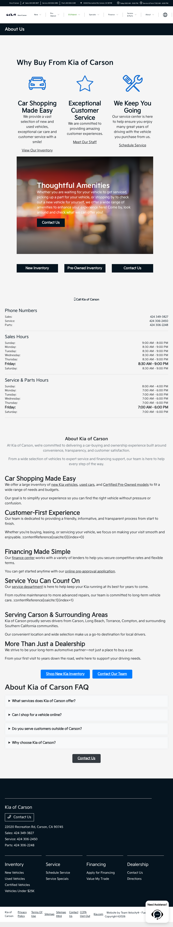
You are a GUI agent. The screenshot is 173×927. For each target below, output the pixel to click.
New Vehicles (14, 872)
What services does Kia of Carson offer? (44, 701)
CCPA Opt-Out (85, 914)
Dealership (138, 864)
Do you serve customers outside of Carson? (47, 729)
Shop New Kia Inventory (65, 674)
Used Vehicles (15, 879)
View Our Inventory (37, 150)
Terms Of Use (36, 914)
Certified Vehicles (17, 885)
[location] (81, 3)
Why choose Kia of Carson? (34, 743)
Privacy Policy (22, 914)
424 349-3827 (159, 316)
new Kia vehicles (64, 485)
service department (27, 587)
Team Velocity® (130, 912)
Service (53, 864)
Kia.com (98, 914)
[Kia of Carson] (16, 15)
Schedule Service (132, 145)
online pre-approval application (90, 571)
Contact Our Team (112, 674)
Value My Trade (97, 879)
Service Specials (57, 879)
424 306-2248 (159, 325)
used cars (87, 485)
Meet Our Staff (85, 142)
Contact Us (51, 223)
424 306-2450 (158, 321)
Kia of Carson (9, 914)
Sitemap (49, 914)
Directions (134, 879)
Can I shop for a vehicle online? (37, 715)
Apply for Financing (100, 872)
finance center (23, 558)
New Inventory (37, 268)
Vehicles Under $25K (20, 891)
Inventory (14, 864)
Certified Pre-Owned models (126, 485)
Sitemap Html (61, 914)
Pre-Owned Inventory (85, 268)
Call (87, 299)
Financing (96, 864)
